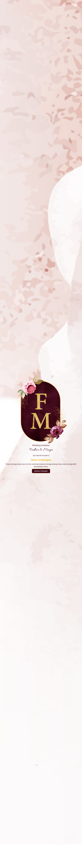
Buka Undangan (42, 471)
